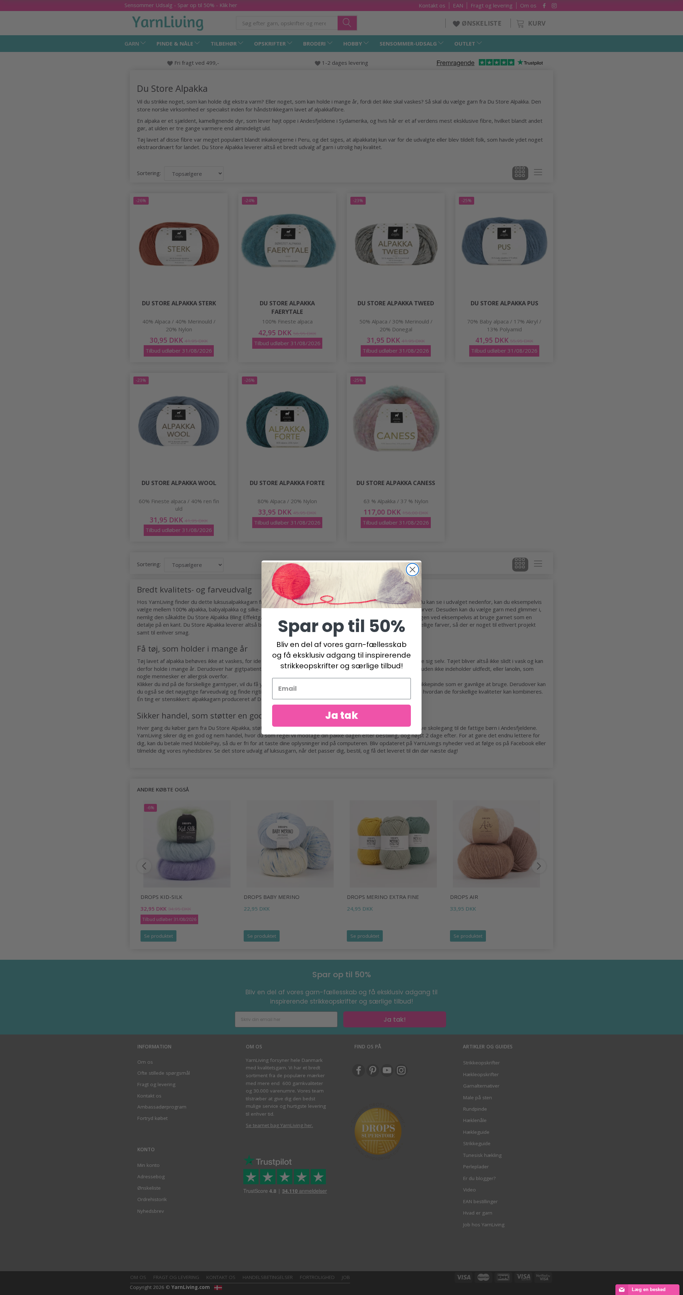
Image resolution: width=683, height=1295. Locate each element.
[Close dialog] (412, 569)
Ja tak (341, 715)
